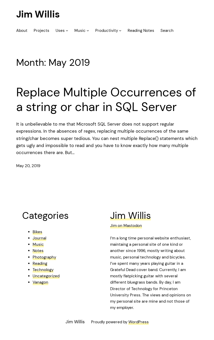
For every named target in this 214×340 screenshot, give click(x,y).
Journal (39, 238)
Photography (44, 257)
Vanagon (40, 282)
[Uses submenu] (67, 30)
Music (38, 244)
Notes (38, 250)
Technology (43, 269)
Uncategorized (46, 276)
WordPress (138, 322)
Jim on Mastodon (126, 225)
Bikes (37, 232)
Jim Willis (38, 14)
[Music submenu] (88, 30)
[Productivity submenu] (120, 30)
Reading (40, 263)
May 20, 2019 (28, 165)
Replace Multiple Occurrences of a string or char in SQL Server (106, 99)
